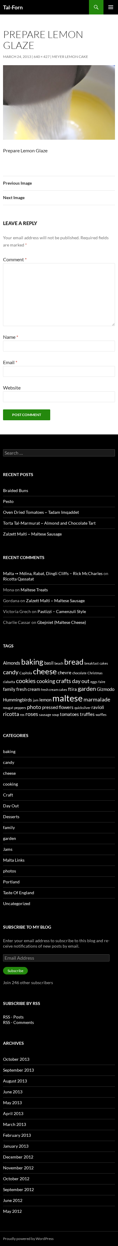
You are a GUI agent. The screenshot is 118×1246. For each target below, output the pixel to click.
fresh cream (28, 689)
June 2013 (12, 1091)
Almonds (11, 663)
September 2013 (18, 1070)
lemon (45, 699)
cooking (46, 681)
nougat (8, 708)
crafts (63, 680)
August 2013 (15, 1080)
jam (35, 700)
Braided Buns (15, 490)
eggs (93, 682)
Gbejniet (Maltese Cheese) (61, 622)
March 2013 (14, 1124)
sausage (45, 715)
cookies (26, 680)
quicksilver (82, 708)
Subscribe (15, 970)
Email (10, 362)
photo (34, 707)
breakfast (91, 663)
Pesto (8, 501)
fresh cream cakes (54, 689)
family (9, 689)
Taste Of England (18, 892)
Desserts (11, 816)
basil (49, 663)
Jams (7, 849)
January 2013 (15, 1146)
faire (101, 682)
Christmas (95, 673)
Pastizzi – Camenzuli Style (62, 611)
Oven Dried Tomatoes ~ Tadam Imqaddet (41, 512)
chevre (64, 672)
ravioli (97, 707)
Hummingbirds (17, 699)
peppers (20, 708)
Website (12, 387)
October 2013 (16, 1059)
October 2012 (16, 1178)
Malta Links (14, 860)
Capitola (25, 673)
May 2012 (12, 1211)
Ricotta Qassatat (18, 578)
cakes (104, 663)
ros (22, 715)
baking (32, 661)
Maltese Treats (34, 589)
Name (10, 337)
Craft (8, 794)
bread (74, 661)
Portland (11, 881)
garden (87, 688)
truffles (87, 714)
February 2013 (17, 1135)
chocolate (79, 673)
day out (81, 681)
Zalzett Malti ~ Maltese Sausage (32, 533)
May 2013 (12, 1102)
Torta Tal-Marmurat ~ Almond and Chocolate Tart (49, 523)
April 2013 (13, 1113)
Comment (15, 259)
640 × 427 (42, 56)
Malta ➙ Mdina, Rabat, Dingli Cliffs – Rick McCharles (53, 573)
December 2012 (18, 1156)
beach (58, 663)
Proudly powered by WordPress (28, 1238)
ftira (72, 689)
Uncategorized (16, 903)
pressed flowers (58, 707)
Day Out (11, 805)
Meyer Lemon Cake (70, 56)
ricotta (11, 713)
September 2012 (18, 1189)
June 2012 (12, 1200)
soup (55, 715)
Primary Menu (110, 7)
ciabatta (9, 682)
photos (9, 870)
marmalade (97, 699)
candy (10, 671)
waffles (101, 715)
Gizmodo (105, 689)
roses (31, 713)
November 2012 (18, 1167)
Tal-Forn (13, 7)
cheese (45, 671)
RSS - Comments (18, 1022)
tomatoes (69, 714)
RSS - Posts (13, 1016)
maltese (67, 698)
